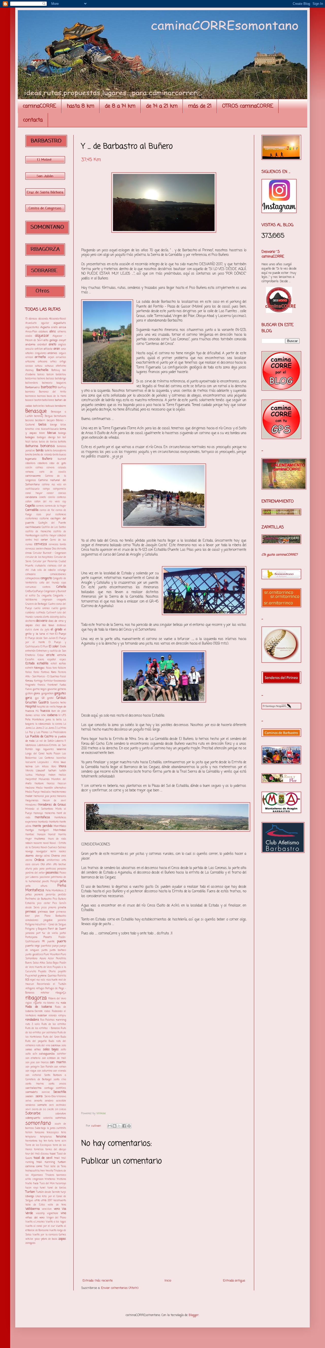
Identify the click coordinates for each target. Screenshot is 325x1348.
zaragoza (30, 1243)
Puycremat (31, 976)
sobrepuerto (32, 1118)
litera (62, 766)
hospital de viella (46, 707)
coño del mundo (49, 583)
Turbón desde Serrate (48, 1192)
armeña (40, 357)
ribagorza (36, 998)
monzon (41, 835)
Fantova (45, 672)
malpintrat (31, 779)
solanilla (48, 1118)
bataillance (48, 400)
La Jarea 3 (51, 728)
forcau (29, 681)
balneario (47, 383)
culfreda (40, 613)
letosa (45, 767)
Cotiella (61, 587)
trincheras (50, 1179)
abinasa (33, 319)
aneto (52, 344)
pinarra (52, 908)
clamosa (51, 566)
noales (62, 852)
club (33, 570)
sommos (60, 1118)
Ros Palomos (47, 1020)
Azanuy (29, 370)
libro (53, 767)
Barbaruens (32, 387)
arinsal (29, 357)
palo (35, 869)
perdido (62, 895)
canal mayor (33, 493)
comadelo (30, 574)
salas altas (33, 1050)
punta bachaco (58, 950)
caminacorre (33, 476)
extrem (29, 668)
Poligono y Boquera (36, 929)
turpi (63, 1192)
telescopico (53, 1132)
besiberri (40, 420)
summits (61, 1128)
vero (57, 1209)
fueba (63, 685)
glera (37, 693)
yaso (37, 1239)
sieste (50, 1109)
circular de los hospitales (39, 557)
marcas (51, 784)
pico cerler (43, 903)
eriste (50, 655)
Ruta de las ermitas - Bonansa (42, 1028)
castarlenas (31, 519)
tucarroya (61, 1183)
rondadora (32, 1020)
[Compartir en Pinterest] (129, 1125)
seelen (29, 1096)
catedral (61, 536)
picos (44, 908)
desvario (41, 621)
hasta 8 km (80, 106)
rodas (47, 1011)
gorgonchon (47, 694)
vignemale (52, 1213)
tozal (53, 1154)
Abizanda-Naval (57, 319)
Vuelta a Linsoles (35, 1222)
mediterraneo (59, 792)
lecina (28, 767)
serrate (42, 1105)
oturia (28, 869)
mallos (62, 775)
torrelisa (38, 1149)
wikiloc (29, 1239)
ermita (61, 655)
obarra (29, 856)
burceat (62, 459)
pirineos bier (46, 912)
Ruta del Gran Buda (54, 1037)
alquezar (42, 336)
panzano (61, 869)
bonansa (47, 446)
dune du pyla (41, 630)
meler (28, 796)
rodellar (42, 1016)
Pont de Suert (57, 929)
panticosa (51, 869)
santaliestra (33, 1088)
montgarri (43, 830)
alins (53, 331)
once (63, 856)
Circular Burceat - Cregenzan (49, 553)
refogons (30, 988)
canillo (51, 497)
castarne (44, 519)
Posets (48, 937)
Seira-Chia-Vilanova (55, 1096)
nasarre (38, 843)
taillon (28, 1132)
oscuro (35, 864)
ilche (43, 715)
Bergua (49, 416)
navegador (41, 852)
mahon (51, 775)
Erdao (41, 655)
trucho (28, 1183)
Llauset (40, 771)
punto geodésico (34, 954)
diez (37, 625)
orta (64, 860)
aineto (54, 327)
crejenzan (47, 600)
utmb (37, 1200)
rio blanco (49, 1003)
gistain (29, 694)
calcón (28, 468)
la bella (57, 720)
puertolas (46, 946)
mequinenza (31, 801)
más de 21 (200, 106)
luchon (52, 771)
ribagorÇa (60, 993)
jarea (48, 720)
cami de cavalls (52, 472)
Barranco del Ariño (52, 392)
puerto (61, 941)
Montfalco (60, 826)
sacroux (55, 1045)
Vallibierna (32, 1209)
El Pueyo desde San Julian (40, 638)
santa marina (34, 1084)
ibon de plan (58, 711)
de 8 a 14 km (120, 106)
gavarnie (52, 689)
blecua (51, 433)
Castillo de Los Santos (54, 527)
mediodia (46, 792)
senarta (38, 1101)
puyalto (62, 971)
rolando (52, 1016)
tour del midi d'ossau (37, 1154)
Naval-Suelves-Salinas (53, 847)
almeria (62, 332)
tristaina (61, 1179)
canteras (61, 497)
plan (37, 916)
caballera (30, 463)
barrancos (30, 396)
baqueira (61, 383)
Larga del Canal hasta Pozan (42, 754)
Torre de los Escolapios (38, 1145)
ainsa (62, 327)
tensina (61, 1136)
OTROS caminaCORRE (247, 106)
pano (41, 869)
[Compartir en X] (119, 1125)
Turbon (30, 1192)
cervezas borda (57, 544)
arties (53, 362)
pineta (62, 908)
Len (37, 767)
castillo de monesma (38, 532)
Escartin (29, 660)
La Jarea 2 (38, 728)
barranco (30, 392)
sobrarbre (60, 1114)
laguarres (48, 749)
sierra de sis (39, 1109)
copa (63, 583)
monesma (50, 813)
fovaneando (60, 681)
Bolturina (31, 446)
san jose (30, 1063)
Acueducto (31, 323)
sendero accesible (55, 1101)
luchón (62, 771)
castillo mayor (48, 536)
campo (46, 489)
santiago (48, 1088)
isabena (52, 715)
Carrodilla (31, 510)
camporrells (59, 489)
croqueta (61, 600)
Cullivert (51, 613)
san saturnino (44, 1071)
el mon (50, 634)
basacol (29, 400)
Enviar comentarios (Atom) (119, 1288)
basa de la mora (56, 396)
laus (63, 762)
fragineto (30, 685)
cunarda (38, 617)
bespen (51, 420)
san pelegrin (32, 1067)
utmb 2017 (46, 1200)
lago (38, 749)
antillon (39, 349)
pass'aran (45, 877)
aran (57, 349)
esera (41, 660)
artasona (30, 362)
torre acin (60, 1141)
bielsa (42, 424)
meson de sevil (54, 801)
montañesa (42, 817)
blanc (42, 433)
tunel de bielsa (56, 1188)
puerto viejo (32, 946)
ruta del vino (43, 1046)
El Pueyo (60, 634)
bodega (62, 433)
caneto (42, 497)
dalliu (63, 617)
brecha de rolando (42, 455)
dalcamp (54, 617)
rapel (33, 980)
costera (46, 587)
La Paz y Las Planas (36, 732)
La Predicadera (58, 732)
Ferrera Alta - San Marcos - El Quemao (45, 674)
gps (37, 698)
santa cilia (60, 1079)
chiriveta (61, 549)
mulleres (39, 839)
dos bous (48, 625)
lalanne (61, 749)
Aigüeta (45, 327)
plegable (48, 920)
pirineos (30, 912)
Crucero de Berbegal (36, 604)
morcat (51, 835)
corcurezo (30, 587)
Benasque (35, 411)
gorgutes (60, 693)
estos (62, 664)
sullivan (96, 1126)
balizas (50, 379)
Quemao (52, 976)
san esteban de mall (54, 1058)
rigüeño (37, 1003)
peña (63, 881)
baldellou (61, 375)
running (61, 1020)
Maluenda (44, 779)
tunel (42, 1188)
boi (59, 437)
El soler (54, 646)
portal (63, 933)
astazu (38, 366)
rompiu (62, 1016)
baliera (41, 379)
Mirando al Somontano (39, 809)
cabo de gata (58, 463)
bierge (53, 425)
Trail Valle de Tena (55, 1166)
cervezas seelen (34, 549)
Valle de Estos (35, 1205)
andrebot (42, 345)
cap (64, 502)
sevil (28, 1109)
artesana (42, 362)
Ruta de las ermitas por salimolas (45, 1030)
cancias (62, 493)
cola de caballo (46, 570)
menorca (61, 796)
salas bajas (51, 1049)
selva (28, 1101)
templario (30, 1137)
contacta (33, 120)
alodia (28, 336)
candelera (31, 497)
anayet (62, 340)
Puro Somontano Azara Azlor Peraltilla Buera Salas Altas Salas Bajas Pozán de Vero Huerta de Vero (45, 961)
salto (63, 1050)
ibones (28, 715)
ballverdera (31, 383)
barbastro (49, 387)
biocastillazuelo (50, 429)
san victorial (33, 1075)
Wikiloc (101, 1113)
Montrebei (59, 830)
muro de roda (57, 839)
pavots (45, 881)
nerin (53, 852)
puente (51, 942)
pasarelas (52, 873)
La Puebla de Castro (39, 736)
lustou (28, 775)
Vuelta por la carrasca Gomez (49, 1235)
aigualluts (60, 323)
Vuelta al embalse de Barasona (45, 1228)
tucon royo (31, 1188)
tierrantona (31, 1141)
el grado (56, 629)
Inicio (168, 1281)
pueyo (55, 946)
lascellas (61, 758)
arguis (62, 353)
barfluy (62, 387)
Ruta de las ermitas (54, 1024)
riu (57, 1003)
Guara (43, 702)
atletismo (61, 366)
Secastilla (59, 1092)
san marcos (42, 1063)
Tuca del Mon (47, 1183)
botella (48, 451)
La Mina (61, 728)
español (51, 660)
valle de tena (57, 1205)
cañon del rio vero (47, 502)
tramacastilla (32, 1171)
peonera (38, 895)
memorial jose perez (45, 796)
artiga (63, 362)
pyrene (42, 976)
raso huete (52, 980)
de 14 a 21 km (161, 106)
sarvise (46, 1092)
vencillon (47, 1209)
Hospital (30, 706)
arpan (51, 357)
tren (42, 1171)
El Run (44, 647)
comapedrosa (32, 578)
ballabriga (60, 379)
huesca (45, 711)
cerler (44, 540)
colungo (62, 570)
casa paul (43, 515)
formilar (48, 681)
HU (37, 711)
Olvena (55, 856)
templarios (46, 1137)
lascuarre (30, 762)
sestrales (61, 1105)
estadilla (42, 663)
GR (43, 698)
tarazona (39, 1132)
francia (41, 685)
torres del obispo (55, 1149)
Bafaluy (56, 370)
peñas (28, 895)
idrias (37, 715)
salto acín (31, 1054)
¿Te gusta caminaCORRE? (280, 555)
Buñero (47, 459)
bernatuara (60, 416)
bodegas (30, 437)
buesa (62, 455)
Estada (30, 663)
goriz (28, 698)
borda (39, 450)
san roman (60, 1067)
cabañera (42, 463)
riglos (28, 1003)
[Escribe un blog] (114, 1125)
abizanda (43, 319)
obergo (39, 856)
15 (26, 319)
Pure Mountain (52, 954)
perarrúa (50, 895)
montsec (29, 835)
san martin (58, 1062)
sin (56, 1109)
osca (27, 864)
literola (29, 771)
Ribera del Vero (57, 999)
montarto (54, 822)
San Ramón (46, 1067)
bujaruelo (30, 459)
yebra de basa (49, 1239)
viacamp (40, 1213)
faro (53, 672)
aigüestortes (32, 327)
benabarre (60, 406)
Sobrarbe (33, 1113)
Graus (61, 698)
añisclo (48, 349)
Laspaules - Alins (48, 762)
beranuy (38, 416)
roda (63, 1003)
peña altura (36, 886)
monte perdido (42, 826)
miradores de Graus (52, 805)
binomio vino (32, 429)
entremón (30, 651)
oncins (28, 860)
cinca (28, 553)
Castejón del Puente (52, 523)
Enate (63, 647)
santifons (61, 1088)
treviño (49, 1171)
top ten (43, 1141)
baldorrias (31, 379)
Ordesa (39, 860)
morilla (62, 835)
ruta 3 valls (32, 1024)
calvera (50, 468)
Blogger (194, 1315)
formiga (38, 681)
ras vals (40, 980)
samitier (61, 1054)
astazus (49, 366)
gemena (62, 689)
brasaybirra (59, 451)
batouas (50, 406)
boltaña (62, 442)
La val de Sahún (45, 741)
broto (56, 455)
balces (41, 375)
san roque (30, 1071)
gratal (50, 698)
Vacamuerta (59, 1200)
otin (48, 864)
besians (29, 420)
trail (57, 1158)
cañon (28, 502)
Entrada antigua (234, 1281)
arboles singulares (35, 353)
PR (43, 942)
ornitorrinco (53, 860)
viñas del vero (34, 1218)
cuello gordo (59, 608)
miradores (31, 805)
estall (54, 664)
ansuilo (29, 349)
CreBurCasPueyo (34, 591)
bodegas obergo (46, 437)
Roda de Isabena (38, 1007)
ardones (52, 353)
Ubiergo (29, 1196)
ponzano (29, 933)
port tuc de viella (47, 933)
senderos (30, 1105)
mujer (28, 839)
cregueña (47, 596)
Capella (30, 506)
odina (47, 856)
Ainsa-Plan (31, 332)
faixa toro (51, 668)
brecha (28, 455)
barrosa (41, 396)
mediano (30, 788)
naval (46, 843)
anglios (62, 345)
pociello (62, 920)
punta (44, 950)
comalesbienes (58, 574)
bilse (63, 425)
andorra (30, 345)
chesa (47, 549)
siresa (62, 1109)
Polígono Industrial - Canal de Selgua (45, 925)
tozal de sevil (43, 1158)
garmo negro (40, 689)
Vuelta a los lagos (56, 1222)
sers (51, 1105)
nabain (28, 843)
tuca (35, 1183)
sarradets (31, 1092)
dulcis (28, 630)
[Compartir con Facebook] (124, 1125)
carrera (40, 506)
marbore (39, 784)
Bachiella (42, 370)
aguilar (45, 323)
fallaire (62, 668)
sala (63, 1046)
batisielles (39, 406)
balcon (50, 375)
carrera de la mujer (55, 506)
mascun (62, 784)
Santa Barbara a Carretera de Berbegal (45, 1077)
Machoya (40, 775)
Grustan (31, 702)
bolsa (35, 442)
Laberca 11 (60, 741)
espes (63, 660)
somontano (38, 1123)
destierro (30, 621)
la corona (57, 724)
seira (39, 1096)
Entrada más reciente (98, 1281)
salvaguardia (47, 1054)
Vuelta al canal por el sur (40, 1226)
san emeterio (32, 1058)
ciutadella (40, 566)
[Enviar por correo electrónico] (109, 1125)
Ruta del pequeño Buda (39, 1041)
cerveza (40, 544)
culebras (30, 613)
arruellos (61, 357)
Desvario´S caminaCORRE (273, 254)
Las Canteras (46, 758)
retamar (45, 993)
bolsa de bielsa (48, 442)
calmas (39, 468)
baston (38, 400)
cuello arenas (42, 608)
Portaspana (31, 937)
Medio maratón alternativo (51, 788)
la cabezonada (43, 724)
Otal (43, 864)
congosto (46, 578)
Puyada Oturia (46, 971)
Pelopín (54, 881)
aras (63, 349)
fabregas (39, 668)
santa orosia (57, 1084)
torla (50, 1141)
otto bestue (59, 864)
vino (63, 1213)
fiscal (63, 677)
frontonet (52, 685)
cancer (50, 493)
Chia (54, 549)
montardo (43, 822)
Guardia (54, 703)
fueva (28, 689)
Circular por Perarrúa (45, 561)
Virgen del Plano (56, 1218)
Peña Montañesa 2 (56, 891)
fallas (28, 672)
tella (63, 1132)
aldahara (43, 332)
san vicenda (59, 1071)
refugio (40, 988)
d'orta (46, 617)
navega (29, 852)
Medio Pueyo (32, 792)
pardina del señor (35, 873)
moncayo (38, 813)
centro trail (32, 540)
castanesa (60, 515)
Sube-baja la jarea (45, 1128)
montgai (29, 830)
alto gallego (50, 340)
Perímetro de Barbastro (38, 899)
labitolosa (30, 745)
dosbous (61, 625)
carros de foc (47, 510)
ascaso (29, 366)
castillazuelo (33, 527)
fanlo (36, 672)
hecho (63, 703)
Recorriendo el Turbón (51, 984)
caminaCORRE (39, 106)
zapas (62, 1239)
